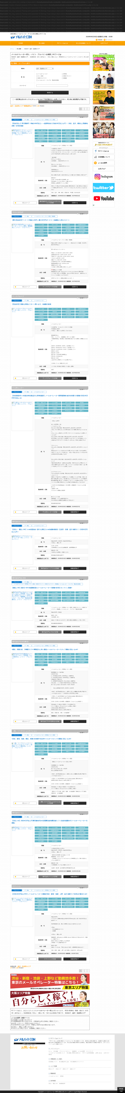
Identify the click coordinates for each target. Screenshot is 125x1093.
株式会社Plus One (19, 578)
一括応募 (50, 102)
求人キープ (26, 203)
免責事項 (74, 1051)
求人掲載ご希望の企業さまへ (74, 1053)
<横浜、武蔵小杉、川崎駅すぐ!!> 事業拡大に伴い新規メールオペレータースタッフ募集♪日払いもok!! (45, 649)
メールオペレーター (43, 74)
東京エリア (51, 1069)
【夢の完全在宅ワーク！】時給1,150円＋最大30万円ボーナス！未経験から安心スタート (41, 220)
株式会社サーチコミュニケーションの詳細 (50, 202)
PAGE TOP (121, 1090)
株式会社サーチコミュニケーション (25, 115)
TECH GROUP (17, 212)
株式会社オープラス (19, 521)
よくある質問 (102, 163)
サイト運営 (40, 76)
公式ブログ (104, 43)
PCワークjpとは (62, 43)
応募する (75, 203)
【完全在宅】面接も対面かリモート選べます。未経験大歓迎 (31, 304)
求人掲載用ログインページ (77, 1061)
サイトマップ (89, 1051)
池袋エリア (72, 1069)
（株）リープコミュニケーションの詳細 (50, 802)
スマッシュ (16, 886)
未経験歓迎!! (62, 1083)
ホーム (12, 48)
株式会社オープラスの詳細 (50, 568)
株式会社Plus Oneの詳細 (50, 632)
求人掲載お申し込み (64, 1061)
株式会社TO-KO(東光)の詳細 (50, 721)
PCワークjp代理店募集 (88, 1053)
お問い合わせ (29, 1047)
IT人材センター (18, 388)
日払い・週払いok (53, 1083)
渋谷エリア (58, 1069)
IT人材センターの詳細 (50, 512)
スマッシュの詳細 (50, 959)
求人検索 (42, 43)
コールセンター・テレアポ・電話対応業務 (48, 80)
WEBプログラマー (42, 78)
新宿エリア (65, 1069)
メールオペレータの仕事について (57, 1053)
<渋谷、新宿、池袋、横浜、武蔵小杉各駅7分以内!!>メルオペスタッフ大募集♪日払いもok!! (41, 739)
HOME (21, 43)
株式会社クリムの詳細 (50, 876)
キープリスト (109, 39)
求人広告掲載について (83, 43)
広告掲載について (104, 157)
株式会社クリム (18, 813)
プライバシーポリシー (64, 1051)
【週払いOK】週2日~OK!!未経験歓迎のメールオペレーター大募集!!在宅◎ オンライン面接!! (42, 588)
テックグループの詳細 (50, 287)
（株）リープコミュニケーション (24, 731)
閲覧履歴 (100, 39)
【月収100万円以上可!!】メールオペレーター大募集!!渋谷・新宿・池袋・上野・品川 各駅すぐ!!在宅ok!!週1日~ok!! (49, 894)
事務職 (65, 78)
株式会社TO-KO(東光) (20, 641)
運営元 (50, 1054)
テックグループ (18, 296)
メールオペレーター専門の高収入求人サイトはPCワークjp (60, 1091)
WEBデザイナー (67, 76)
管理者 (65, 74)
